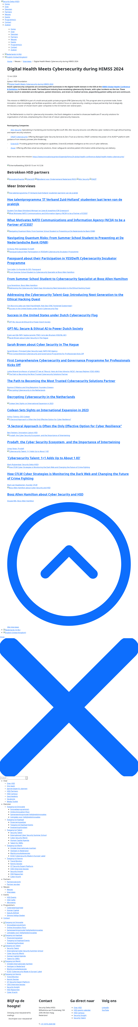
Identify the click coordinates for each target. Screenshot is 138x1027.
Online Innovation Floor (20, 812)
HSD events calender (82, 1010)
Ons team (11, 786)
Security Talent (16, 832)
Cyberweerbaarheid (15, 908)
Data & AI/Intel (13, 913)
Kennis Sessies (16, 863)
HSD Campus (12, 794)
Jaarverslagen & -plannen (17, 788)
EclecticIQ (15, 144)
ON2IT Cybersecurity (19, 137)
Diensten (7, 804)
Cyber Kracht (15, 876)
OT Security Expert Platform (21, 866)
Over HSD (11, 783)
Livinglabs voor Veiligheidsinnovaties (25, 817)
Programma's (9, 905)
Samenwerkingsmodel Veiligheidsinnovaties (28, 814)
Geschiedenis (12, 796)
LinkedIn (105, 1007)
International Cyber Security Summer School (28, 835)
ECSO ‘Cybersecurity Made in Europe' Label (27, 856)
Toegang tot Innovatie (16, 807)
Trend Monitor (16, 861)
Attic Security (16, 130)
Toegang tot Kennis (15, 858)
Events (6, 895)
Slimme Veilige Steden (16, 915)
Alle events (11, 902)
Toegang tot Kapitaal (15, 819)
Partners (7, 879)
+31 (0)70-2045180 (48, 1024)
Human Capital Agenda (19, 840)
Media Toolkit (12, 801)
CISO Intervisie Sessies (19, 869)
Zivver (13, 148)
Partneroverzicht (14, 882)
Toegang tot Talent (14, 830)
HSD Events (11, 897)
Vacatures (11, 799)
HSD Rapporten (16, 874)
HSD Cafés (11, 900)
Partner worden (13, 884)
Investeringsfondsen (18, 827)
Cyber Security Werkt (18, 838)
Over (5, 781)
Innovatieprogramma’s (19, 809)
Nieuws (6, 887)
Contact (6, 918)
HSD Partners (12, 791)
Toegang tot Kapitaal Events (21, 825)
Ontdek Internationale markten (23, 848)
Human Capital (13, 910)
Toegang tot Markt (14, 845)
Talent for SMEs (16, 843)
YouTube (105, 1010)
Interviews (11, 892)
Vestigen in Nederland (19, 851)
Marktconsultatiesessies (20, 853)
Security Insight (16, 871)
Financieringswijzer (18, 822)
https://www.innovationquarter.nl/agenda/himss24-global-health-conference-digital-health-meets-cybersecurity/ (78, 156)
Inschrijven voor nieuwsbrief (20, 1019)
